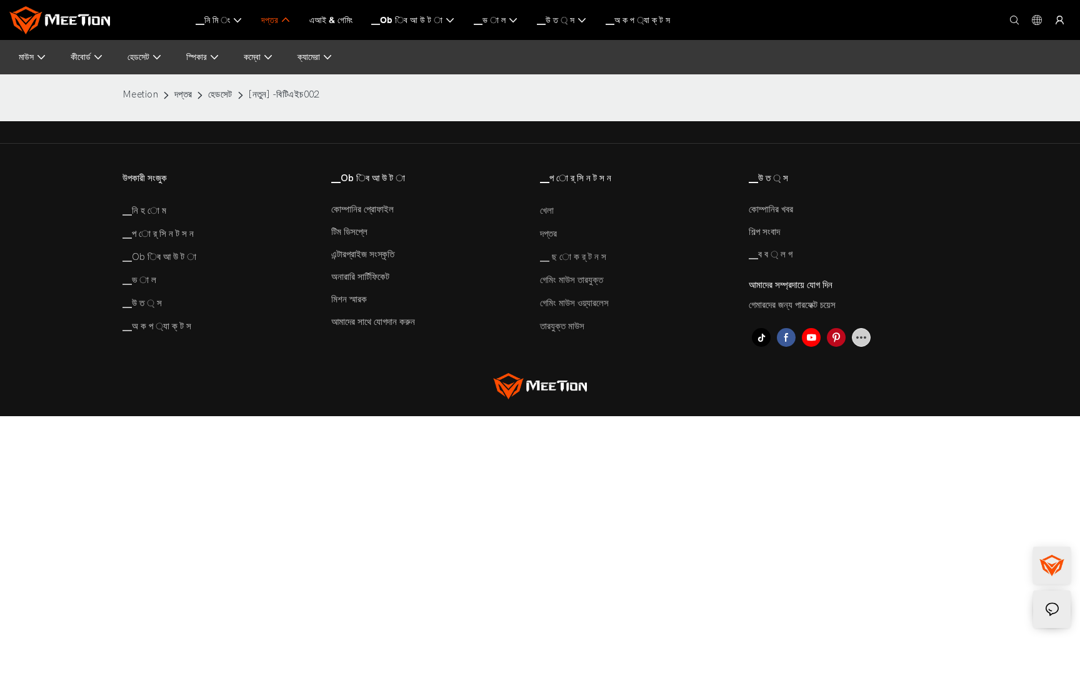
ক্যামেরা (309, 57)
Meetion (140, 94)
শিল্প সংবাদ (764, 231)
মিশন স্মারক (349, 299)
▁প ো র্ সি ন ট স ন (158, 233)
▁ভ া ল (139, 280)
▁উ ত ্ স (142, 303)
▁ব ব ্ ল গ (770, 254)
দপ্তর (183, 94)
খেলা (547, 210)
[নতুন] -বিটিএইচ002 (283, 94)
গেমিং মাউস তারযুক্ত (571, 280)
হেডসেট (138, 57)
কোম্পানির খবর (771, 209)
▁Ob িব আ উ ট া (159, 256)
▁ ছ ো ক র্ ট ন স (573, 256)
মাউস (26, 57)
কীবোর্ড (81, 57)
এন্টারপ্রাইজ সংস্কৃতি (362, 254)
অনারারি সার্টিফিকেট (360, 276)
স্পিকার (196, 57)
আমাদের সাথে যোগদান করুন (373, 321)
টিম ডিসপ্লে (349, 231)
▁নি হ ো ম (144, 210)
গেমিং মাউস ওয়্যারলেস (574, 303)
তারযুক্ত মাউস (562, 326)
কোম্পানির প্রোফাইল (362, 209)
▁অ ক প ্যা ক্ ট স (156, 326)
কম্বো (252, 57)
